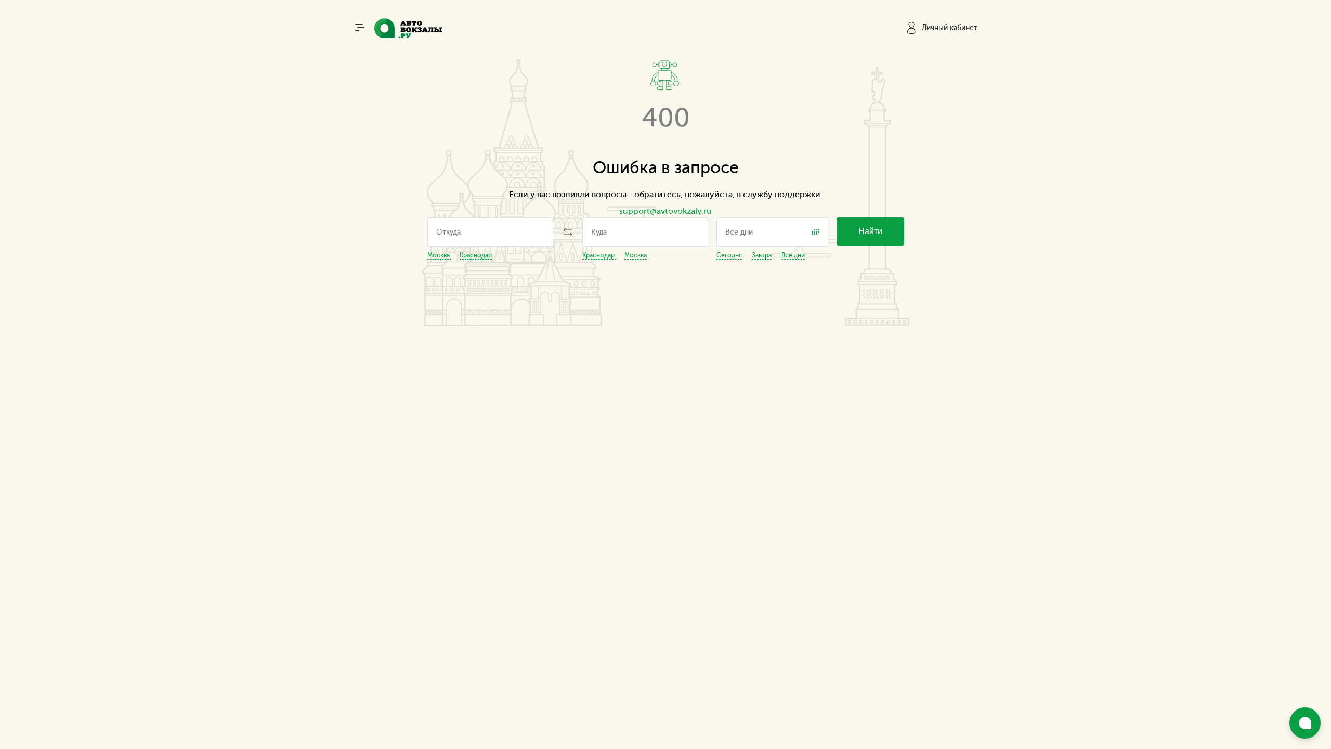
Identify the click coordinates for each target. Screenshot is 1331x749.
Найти (870, 231)
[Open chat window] (1305, 723)
